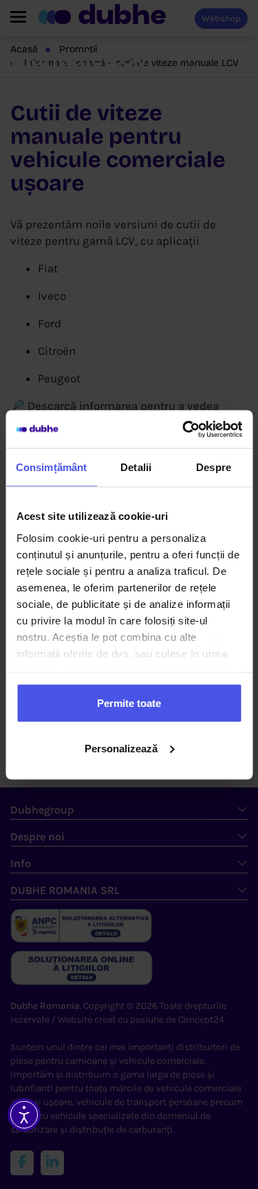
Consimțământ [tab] (51, 467)
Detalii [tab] (135, 467)
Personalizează (121, 748)
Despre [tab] (213, 467)
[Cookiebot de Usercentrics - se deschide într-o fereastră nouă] (183, 429)
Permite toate (129, 703)
